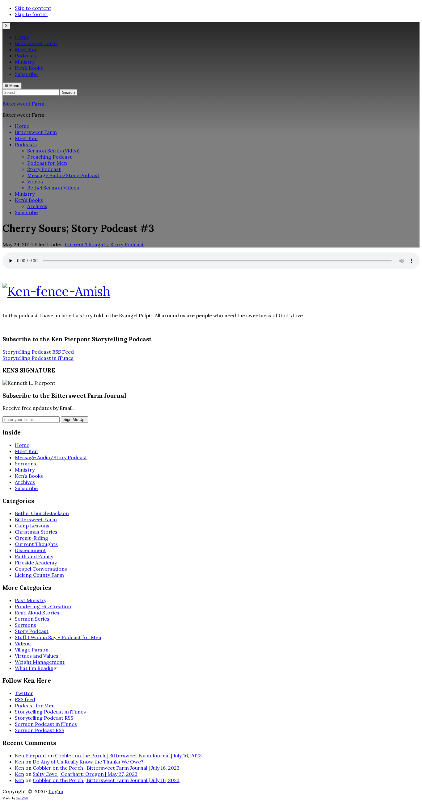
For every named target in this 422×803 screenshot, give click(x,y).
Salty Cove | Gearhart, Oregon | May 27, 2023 (85, 774)
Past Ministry (30, 600)
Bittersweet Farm (23, 104)
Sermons (25, 463)
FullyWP (22, 798)
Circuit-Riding (31, 538)
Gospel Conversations (41, 569)
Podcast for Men (35, 705)
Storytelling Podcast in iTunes (38, 358)
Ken (19, 762)
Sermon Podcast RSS (39, 730)
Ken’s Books (29, 476)
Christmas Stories (36, 532)
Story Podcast (127, 244)
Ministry (25, 470)
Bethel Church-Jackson (42, 513)
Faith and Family (34, 556)
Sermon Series (32, 619)
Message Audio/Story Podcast (51, 457)
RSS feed (25, 699)
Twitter (24, 693)
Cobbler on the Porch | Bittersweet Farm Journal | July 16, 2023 (128, 755)
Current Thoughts (86, 244)
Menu (13, 85)
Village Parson (32, 650)
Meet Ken (26, 451)
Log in (56, 791)
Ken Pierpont (30, 755)
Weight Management (40, 662)
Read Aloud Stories (37, 613)
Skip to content (33, 8)
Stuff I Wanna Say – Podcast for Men (58, 637)
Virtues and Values (36, 656)
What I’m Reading (36, 668)
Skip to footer (31, 14)
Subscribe (26, 488)
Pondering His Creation (43, 606)
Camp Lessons (32, 525)
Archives (25, 482)
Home (22, 445)
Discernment (30, 550)
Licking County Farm (39, 575)
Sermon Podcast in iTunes (46, 724)
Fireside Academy (36, 563)
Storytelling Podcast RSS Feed (38, 352)
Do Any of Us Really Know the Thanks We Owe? (88, 762)
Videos (23, 643)
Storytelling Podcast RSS (44, 718)
